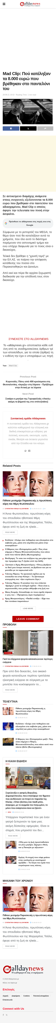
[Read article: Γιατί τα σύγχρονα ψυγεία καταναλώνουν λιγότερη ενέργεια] (28, 643)
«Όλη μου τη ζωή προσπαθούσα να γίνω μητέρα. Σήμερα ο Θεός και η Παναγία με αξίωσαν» (33, 844)
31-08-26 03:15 (36, 508)
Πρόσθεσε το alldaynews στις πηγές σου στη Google (30, 223)
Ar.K (9, 812)
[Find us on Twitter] (7, 1015)
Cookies (26, 996)
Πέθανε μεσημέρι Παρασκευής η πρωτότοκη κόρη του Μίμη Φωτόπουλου (30, 711)
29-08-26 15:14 (19, 812)
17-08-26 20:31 (36, 666)
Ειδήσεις (11, 787)
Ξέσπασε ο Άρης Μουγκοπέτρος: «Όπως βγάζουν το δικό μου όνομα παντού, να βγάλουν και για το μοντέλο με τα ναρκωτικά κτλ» (28, 567)
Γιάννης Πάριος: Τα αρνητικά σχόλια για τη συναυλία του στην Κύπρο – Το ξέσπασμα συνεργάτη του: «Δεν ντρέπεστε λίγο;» (25, 576)
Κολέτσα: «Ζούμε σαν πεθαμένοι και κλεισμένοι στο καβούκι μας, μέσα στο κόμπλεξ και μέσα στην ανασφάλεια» (29, 543)
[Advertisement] (28, 39)
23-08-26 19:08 (25, 869)
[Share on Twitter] (28, 128)
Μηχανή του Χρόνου (14, 494)
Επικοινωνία (7, 1000)
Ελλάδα (8, 653)
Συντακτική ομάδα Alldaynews (28, 418)
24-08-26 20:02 (25, 851)
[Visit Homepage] (30, 4)
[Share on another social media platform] (45, 128)
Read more (11, 532)
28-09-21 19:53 (8, 95)
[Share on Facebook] (11, 128)
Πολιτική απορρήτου (41, 996)
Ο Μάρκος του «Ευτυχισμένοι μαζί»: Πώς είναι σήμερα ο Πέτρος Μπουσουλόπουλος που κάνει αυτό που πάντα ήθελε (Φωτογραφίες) (27, 552)
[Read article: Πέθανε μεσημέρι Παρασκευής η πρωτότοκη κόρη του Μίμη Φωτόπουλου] (28, 484)
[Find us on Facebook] (3, 1015)
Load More (28, 608)
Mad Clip (13, 366)
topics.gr (14, 983)
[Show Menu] (4, 4)
